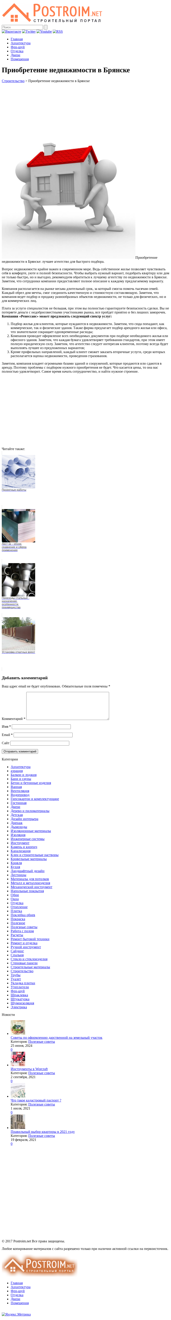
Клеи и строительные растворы (35, 855)
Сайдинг (17, 951)
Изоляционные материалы (31, 831)
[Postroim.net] (52, 23)
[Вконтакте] (11, 31)
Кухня (15, 867)
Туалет (16, 979)
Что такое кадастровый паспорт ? (36, 1100)
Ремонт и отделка (24, 943)
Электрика (19, 1007)
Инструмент (20, 843)
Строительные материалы (30, 967)
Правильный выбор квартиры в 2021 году (43, 1132)
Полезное (18, 923)
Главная (17, 39)
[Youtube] (44, 31)
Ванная (16, 787)
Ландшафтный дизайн (28, 871)
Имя (6, 726)
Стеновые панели (24, 963)
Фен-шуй (18, 47)
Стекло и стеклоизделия (29, 959)
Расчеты (17, 935)
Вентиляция (20, 791)
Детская (17, 815)
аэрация (17, 771)
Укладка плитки (23, 983)
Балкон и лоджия (24, 775)
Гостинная (18, 803)
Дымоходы (19, 827)
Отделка (17, 51)
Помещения (20, 59)
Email (7, 735)
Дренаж (16, 823)
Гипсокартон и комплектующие (35, 799)
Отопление (19, 907)
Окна (15, 899)
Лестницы (18, 875)
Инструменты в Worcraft (29, 1069)
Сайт (5, 743)
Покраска (18, 919)
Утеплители (20, 987)
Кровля (16, 863)
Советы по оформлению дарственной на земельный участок (56, 1037)
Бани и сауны (21, 779)
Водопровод (20, 795)
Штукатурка (20, 999)
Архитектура (21, 43)
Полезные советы (24, 927)
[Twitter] (29, 31)
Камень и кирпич (24, 847)
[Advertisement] (85, 104)
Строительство (13, 81)
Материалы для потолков (30, 879)
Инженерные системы (28, 839)
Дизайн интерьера (24, 819)
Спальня (17, 955)
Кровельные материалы (29, 859)
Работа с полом (22, 931)
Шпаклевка (19, 995)
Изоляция (18, 835)
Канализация (21, 851)
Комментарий (13, 719)
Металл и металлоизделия (30, 883)
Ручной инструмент (26, 947)
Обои (15, 895)
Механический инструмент (31, 887)
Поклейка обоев (23, 915)
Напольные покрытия (27, 891)
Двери (15, 55)
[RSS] (58, 31)
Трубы (15, 975)
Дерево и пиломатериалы (30, 811)
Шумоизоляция (22, 1003)
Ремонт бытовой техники (30, 939)
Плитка (16, 911)
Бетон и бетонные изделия (31, 783)
